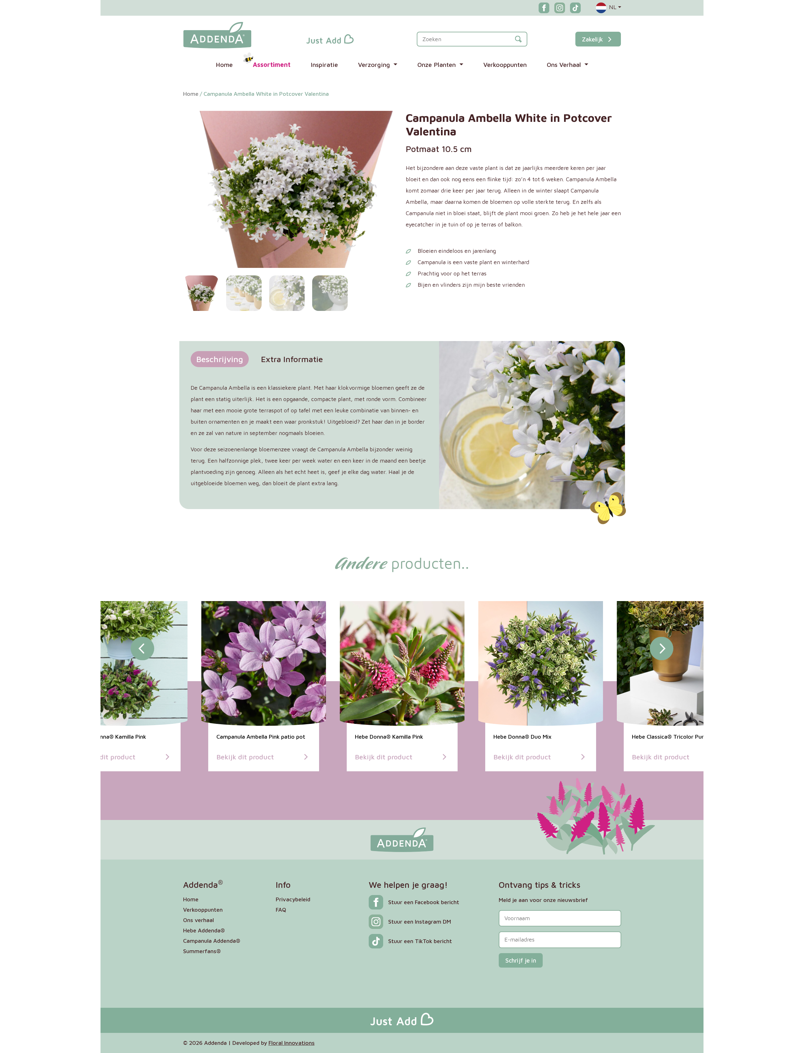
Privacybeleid (293, 899)
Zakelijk (592, 39)
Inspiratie (324, 64)
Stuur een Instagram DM (419, 921)
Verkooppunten (505, 64)
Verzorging (375, 64)
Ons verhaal (198, 920)
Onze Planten (437, 64)
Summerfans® (202, 951)
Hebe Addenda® (204, 930)
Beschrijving (219, 359)
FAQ (281, 909)
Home (224, 64)
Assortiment (272, 64)
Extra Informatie (292, 359)
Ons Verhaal (565, 64)
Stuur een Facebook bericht (423, 902)
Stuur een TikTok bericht (420, 941)
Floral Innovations (292, 1042)
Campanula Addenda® (211, 940)
